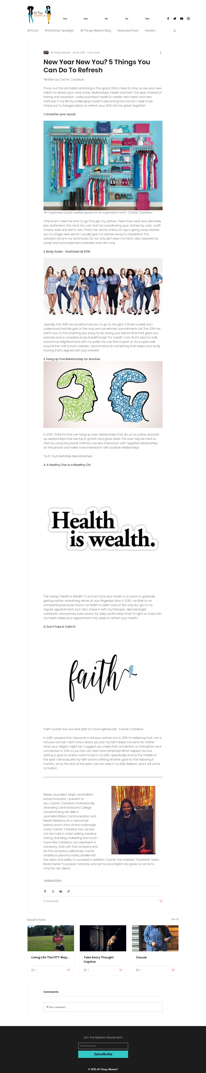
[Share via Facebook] (45, 891)
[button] (174, 30)
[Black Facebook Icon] (168, 18)
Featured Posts (128, 30)
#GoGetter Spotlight (59, 30)
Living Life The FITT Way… (50, 957)
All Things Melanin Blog (95, 30)
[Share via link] (68, 891)
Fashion (150, 30)
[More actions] (161, 52)
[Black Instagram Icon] (188, 18)
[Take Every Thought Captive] (103, 938)
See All (175, 919)
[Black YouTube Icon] (181, 18)
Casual (141, 957)
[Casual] (155, 938)
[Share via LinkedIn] (60, 891)
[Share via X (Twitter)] (52, 891)
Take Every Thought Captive (99, 959)
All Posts (32, 30)
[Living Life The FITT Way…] (51, 938)
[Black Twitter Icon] (175, 18)
